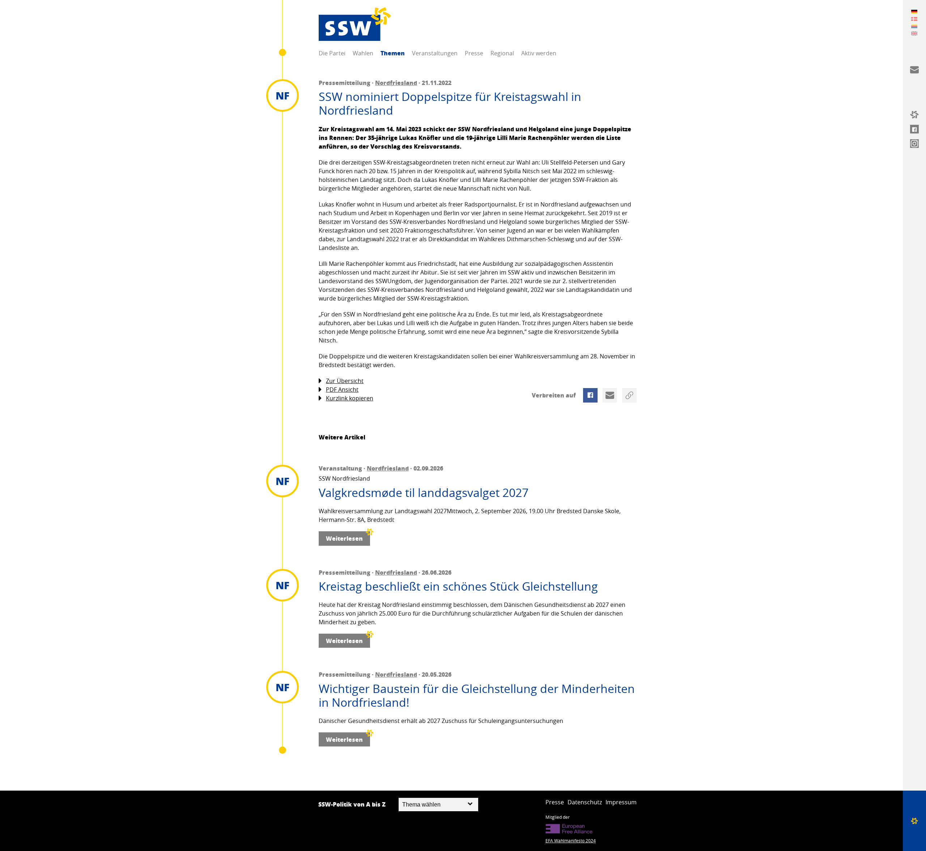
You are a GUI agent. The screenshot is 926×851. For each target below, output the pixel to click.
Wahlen (363, 53)
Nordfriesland (396, 82)
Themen (393, 53)
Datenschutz (585, 802)
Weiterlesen (344, 538)
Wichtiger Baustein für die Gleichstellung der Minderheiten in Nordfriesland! (477, 696)
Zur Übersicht (345, 381)
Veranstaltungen (435, 53)
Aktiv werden (538, 53)
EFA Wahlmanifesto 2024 (570, 840)
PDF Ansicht (342, 389)
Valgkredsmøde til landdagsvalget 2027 (423, 492)
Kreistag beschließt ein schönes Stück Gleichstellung (458, 586)
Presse (474, 53)
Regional (502, 53)
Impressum (621, 802)
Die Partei (332, 53)
